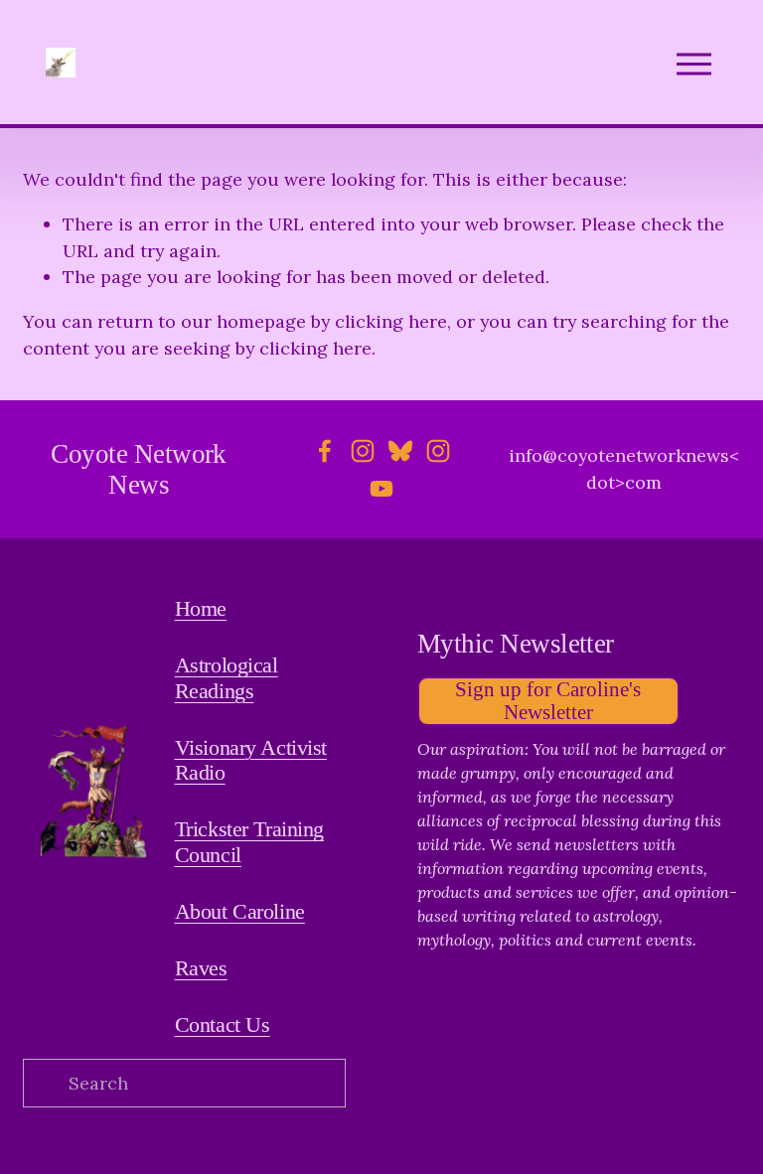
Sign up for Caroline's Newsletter (548, 700)
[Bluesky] (400, 451)
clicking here (391, 321)
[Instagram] (363, 451)
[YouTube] (381, 489)
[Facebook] (325, 451)
